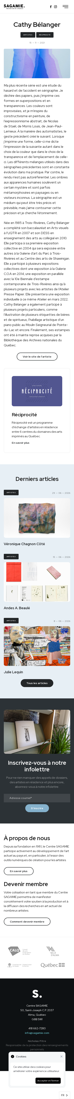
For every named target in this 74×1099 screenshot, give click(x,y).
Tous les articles (37, 683)
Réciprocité (45, 35)
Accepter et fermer (48, 1080)
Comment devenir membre (27, 921)
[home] (14, 6)
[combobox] (64, 1095)
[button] (65, 6)
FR (62, 1095)
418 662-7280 (37, 1028)
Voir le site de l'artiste (37, 356)
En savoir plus (20, 442)
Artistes (27, 35)
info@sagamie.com (37, 1033)
